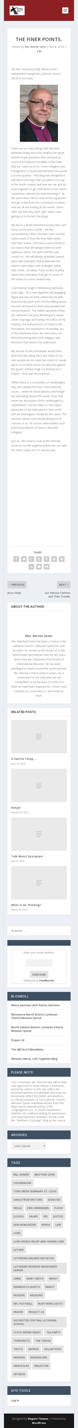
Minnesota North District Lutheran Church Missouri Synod (34, 1016)
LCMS (16, 1233)
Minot (50, 1287)
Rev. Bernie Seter (35, 46)
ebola (17, 1208)
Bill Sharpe (21, 1174)
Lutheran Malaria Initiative (33, 1258)
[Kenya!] (39, 785)
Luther (18, 1250)
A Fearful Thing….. (24, 759)
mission (19, 1295)
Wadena (19, 1357)
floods (18, 1216)
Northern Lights (50, 1303)
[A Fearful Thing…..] (39, 736)
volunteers (52, 1349)
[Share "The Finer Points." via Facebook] (16, 559)
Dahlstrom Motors (27, 1199)
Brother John (45, 1174)
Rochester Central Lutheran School (34, 1322)
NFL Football (22, 1303)
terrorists (21, 1340)
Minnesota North (26, 1287)
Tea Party (53, 1332)
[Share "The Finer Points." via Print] (46, 566)
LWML (17, 1278)
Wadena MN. (39, 1357)
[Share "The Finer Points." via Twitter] (24, 559)
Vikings (33, 1349)
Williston (41, 1366)
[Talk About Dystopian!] (39, 834)
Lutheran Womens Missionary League (35, 1268)
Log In (15, 1400)
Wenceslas (21, 1366)
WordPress (39, 1423)
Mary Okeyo (35, 1278)
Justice (58, 1216)
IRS (46, 1216)
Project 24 (17, 1040)
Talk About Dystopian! (27, 856)
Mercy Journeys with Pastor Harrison (35, 1005)
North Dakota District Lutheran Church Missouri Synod (37, 1028)
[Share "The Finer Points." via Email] (39, 566)
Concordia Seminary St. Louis (34, 1191)
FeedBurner (46, 980)
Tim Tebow (43, 1340)
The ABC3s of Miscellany (27, 1049)
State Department (27, 1332)
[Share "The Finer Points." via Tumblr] (39, 559)
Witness (19, 1374)
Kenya (45, 1224)
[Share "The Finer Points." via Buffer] (62, 559)
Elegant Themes (38, 1418)
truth (18, 1349)
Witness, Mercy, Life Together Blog (34, 1059)
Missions (36, 1295)
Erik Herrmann (38, 1208)
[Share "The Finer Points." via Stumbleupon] (31, 566)
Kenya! (16, 807)
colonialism (22, 1183)
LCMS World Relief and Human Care (38, 1241)
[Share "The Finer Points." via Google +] (31, 559)
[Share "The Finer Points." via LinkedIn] (54, 559)
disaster (54, 1199)
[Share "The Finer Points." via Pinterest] (46, 559)
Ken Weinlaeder (24, 1224)
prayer (18, 1312)
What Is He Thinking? (26, 905)
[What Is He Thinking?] (39, 883)
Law (58, 1224)
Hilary (33, 1216)
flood (58, 1208)
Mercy (53, 1278)
